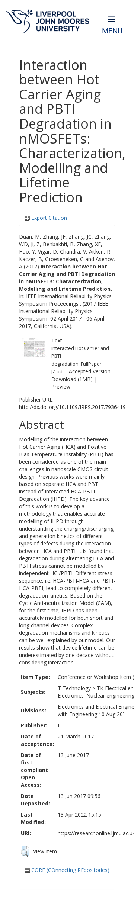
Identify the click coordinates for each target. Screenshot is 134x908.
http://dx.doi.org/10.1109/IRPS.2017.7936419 (72, 406)
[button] (25, 851)
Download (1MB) (72, 379)
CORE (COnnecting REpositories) (69, 869)
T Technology (74, 688)
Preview (60, 386)
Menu (112, 31)
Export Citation (48, 217)
